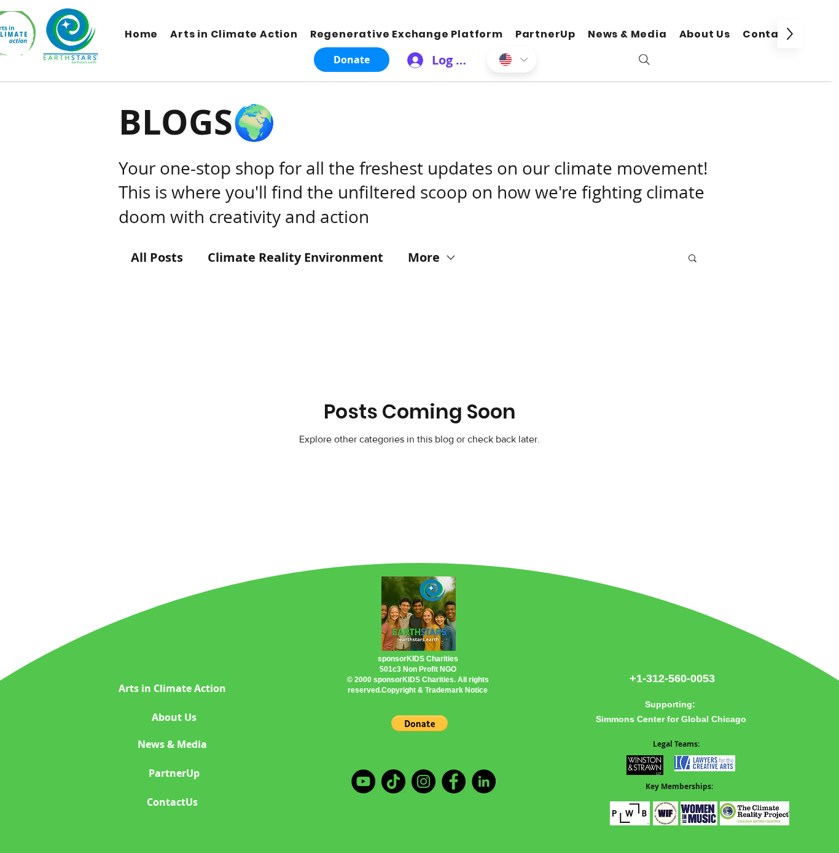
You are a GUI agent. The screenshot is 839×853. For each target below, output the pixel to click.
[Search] (644, 60)
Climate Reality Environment (295, 257)
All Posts (157, 257)
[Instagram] (423, 781)
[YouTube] (363, 781)
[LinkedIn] (484, 781)
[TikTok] (393, 781)
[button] (692, 259)
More (424, 257)
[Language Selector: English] (511, 60)
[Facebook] (454, 781)
